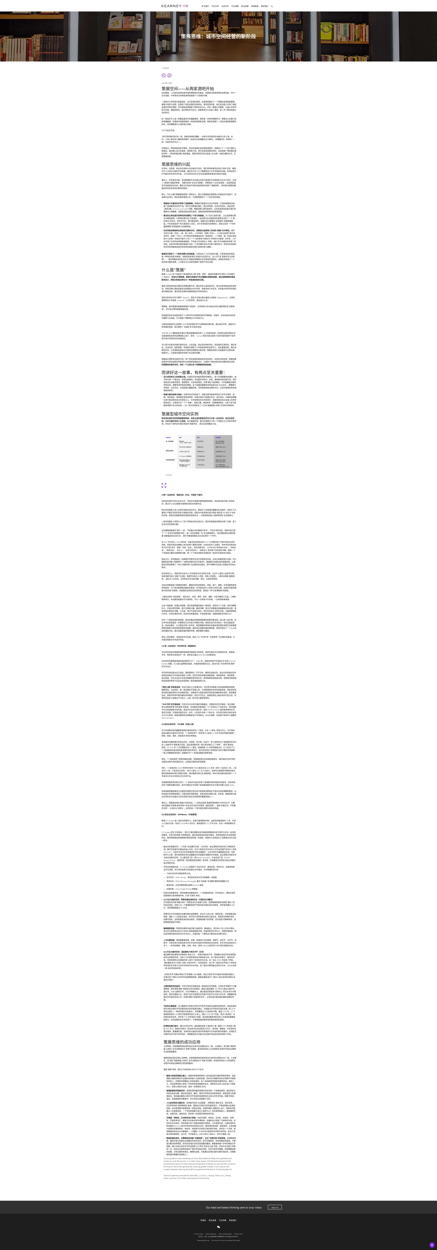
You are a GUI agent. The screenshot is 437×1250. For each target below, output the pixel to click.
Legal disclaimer (211, 1234)
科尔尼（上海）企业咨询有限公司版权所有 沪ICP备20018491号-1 (219, 1236)
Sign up (275, 1207)
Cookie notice (238, 1234)
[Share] (164, 75)
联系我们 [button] (264, 6)
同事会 (203, 1220)
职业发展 (245, 6)
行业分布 (215, 6)
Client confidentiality (225, 1234)
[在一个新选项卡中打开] (218, 1226)
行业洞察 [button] (235, 6)
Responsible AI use (203, 1240)
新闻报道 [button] (254, 6)
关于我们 (205, 6)
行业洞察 (222, 1220)
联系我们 (232, 1220)
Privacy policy (198, 1234)
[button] (167, 75)
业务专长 (225, 6)
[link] (169, 75)
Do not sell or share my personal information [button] (226, 1240)
